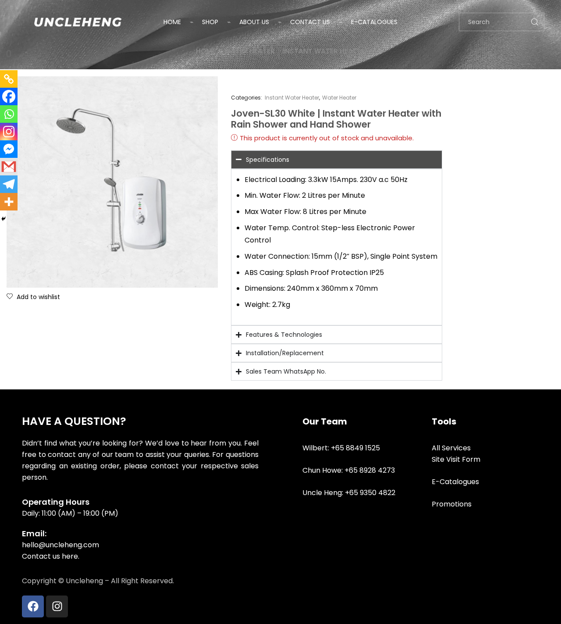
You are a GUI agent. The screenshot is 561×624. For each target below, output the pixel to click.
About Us (254, 22)
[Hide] (3, 218)
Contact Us (310, 22)
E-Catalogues (374, 22)
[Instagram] (9, 131)
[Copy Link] (9, 79)
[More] (9, 201)
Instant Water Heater (324, 51)
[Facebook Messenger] (9, 149)
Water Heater (249, 51)
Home (172, 22)
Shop (210, 22)
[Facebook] (9, 96)
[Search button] (535, 22)
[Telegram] (9, 184)
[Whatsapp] (9, 114)
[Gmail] (9, 166)
